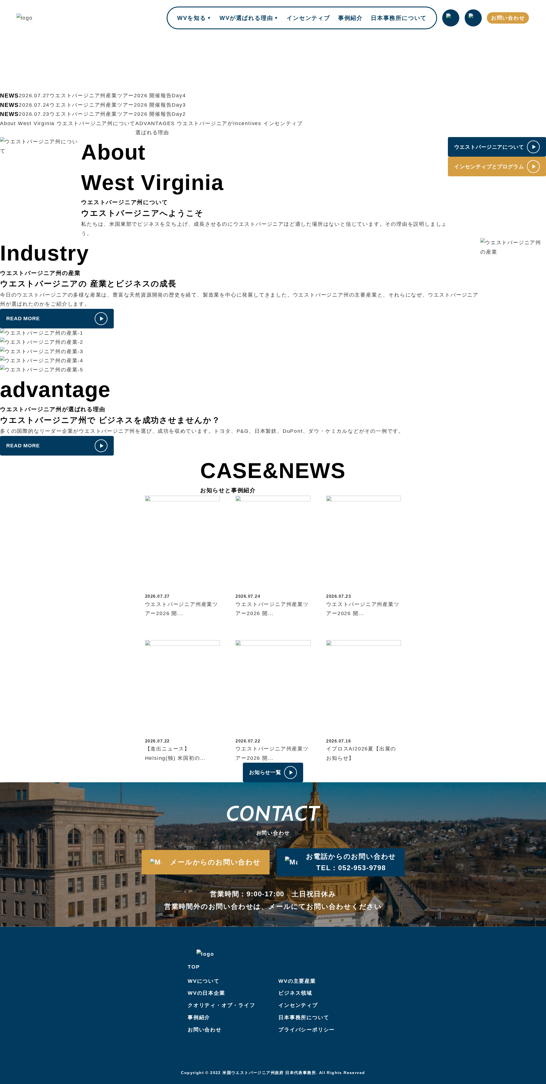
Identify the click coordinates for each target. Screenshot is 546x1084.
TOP (194, 967)
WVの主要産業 (297, 981)
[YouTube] (473, 17)
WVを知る (194, 18)
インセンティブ (308, 18)
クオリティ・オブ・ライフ (221, 1005)
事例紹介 (350, 18)
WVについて (204, 981)
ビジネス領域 (295, 993)
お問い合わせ (508, 18)
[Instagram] (450, 17)
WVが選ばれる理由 (249, 18)
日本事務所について (399, 18)
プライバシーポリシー (306, 1030)
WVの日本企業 (206, 993)
